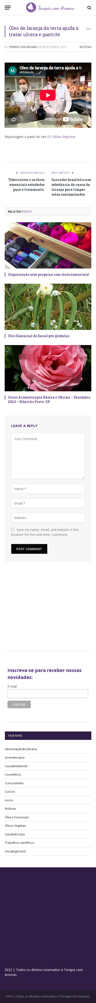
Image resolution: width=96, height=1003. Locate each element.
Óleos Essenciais (17, 817)
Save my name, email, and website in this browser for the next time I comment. (45, 532)
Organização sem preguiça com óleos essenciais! (48, 274)
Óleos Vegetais (15, 825)
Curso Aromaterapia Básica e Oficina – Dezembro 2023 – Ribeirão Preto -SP (49, 399)
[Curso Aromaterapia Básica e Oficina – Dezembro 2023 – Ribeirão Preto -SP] (48, 368)
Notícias (85, 47)
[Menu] (8, 7)
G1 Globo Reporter (61, 136)
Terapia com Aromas (23, 47)
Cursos (10, 791)
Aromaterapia (14, 757)
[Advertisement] (44, 608)
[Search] (88, 7)
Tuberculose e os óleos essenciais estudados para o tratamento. (26, 184)
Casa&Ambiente (16, 766)
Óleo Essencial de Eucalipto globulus (38, 336)
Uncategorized (15, 851)
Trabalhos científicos (19, 843)
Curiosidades (14, 783)
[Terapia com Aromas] (50, 7)
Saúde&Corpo (15, 834)
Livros (9, 800)
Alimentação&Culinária (21, 749)
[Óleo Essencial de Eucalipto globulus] (48, 307)
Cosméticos (13, 774)
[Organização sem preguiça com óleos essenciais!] (48, 245)
